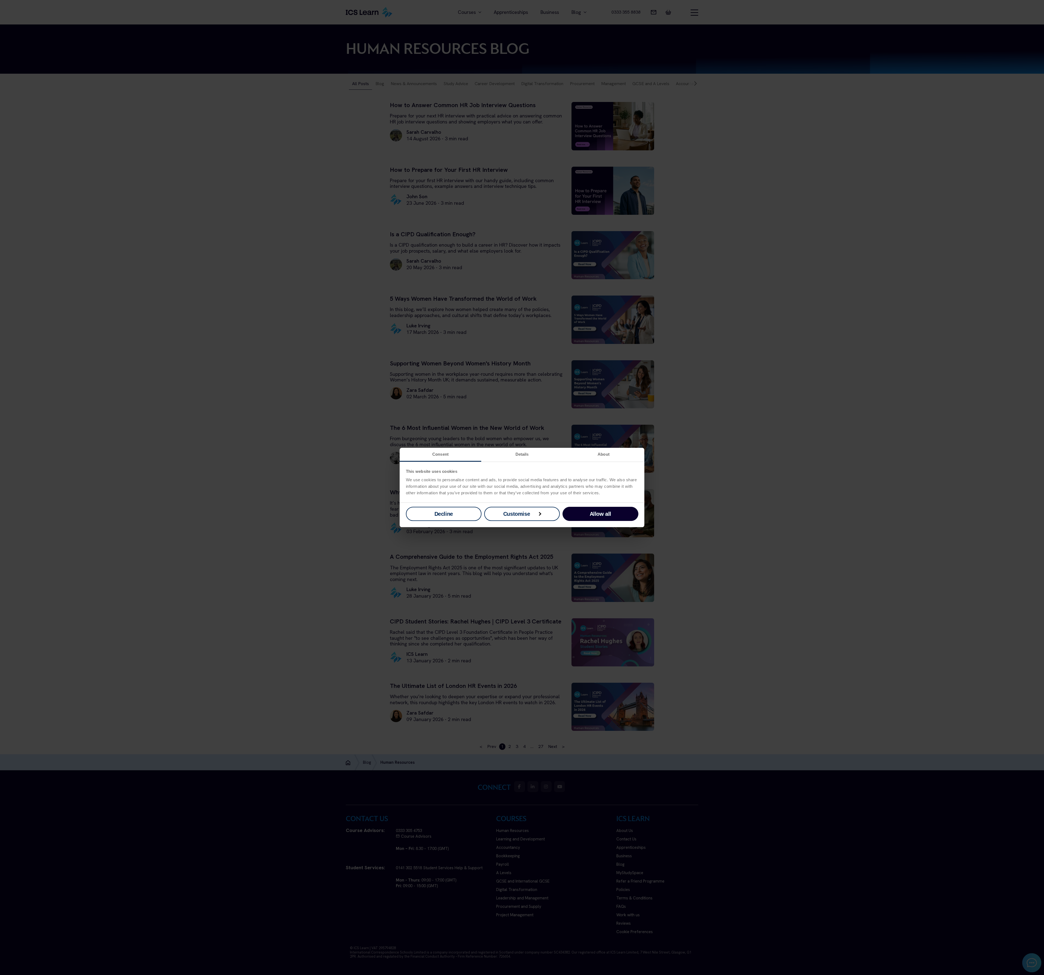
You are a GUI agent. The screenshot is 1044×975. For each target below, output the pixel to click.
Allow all (600, 514)
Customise (516, 514)
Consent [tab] (440, 454)
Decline (443, 514)
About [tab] (604, 454)
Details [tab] (522, 454)
